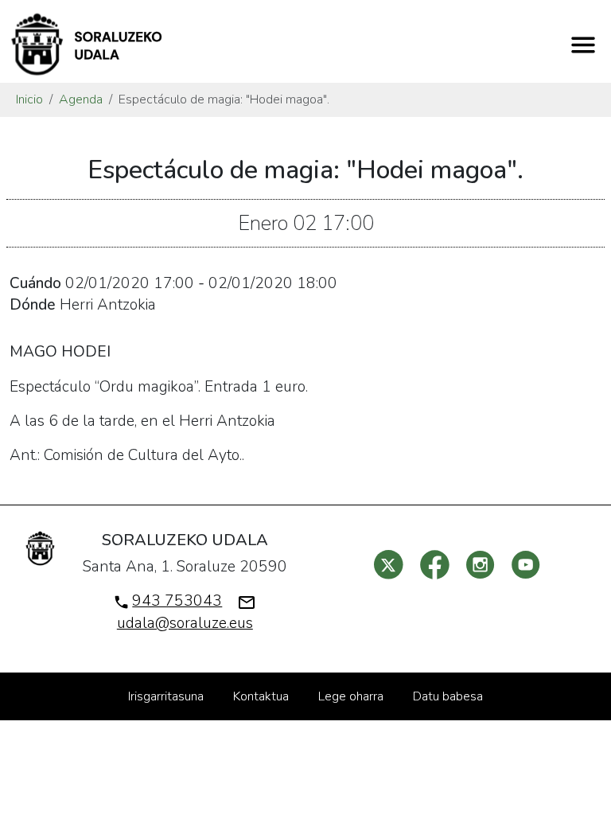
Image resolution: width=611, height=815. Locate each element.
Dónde (33, 304)
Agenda (81, 99)
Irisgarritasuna (166, 696)
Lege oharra (350, 696)
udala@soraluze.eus (185, 623)
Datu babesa (448, 696)
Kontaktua (261, 696)
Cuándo (35, 283)
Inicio (29, 99)
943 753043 (177, 601)
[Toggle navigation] (583, 44)
